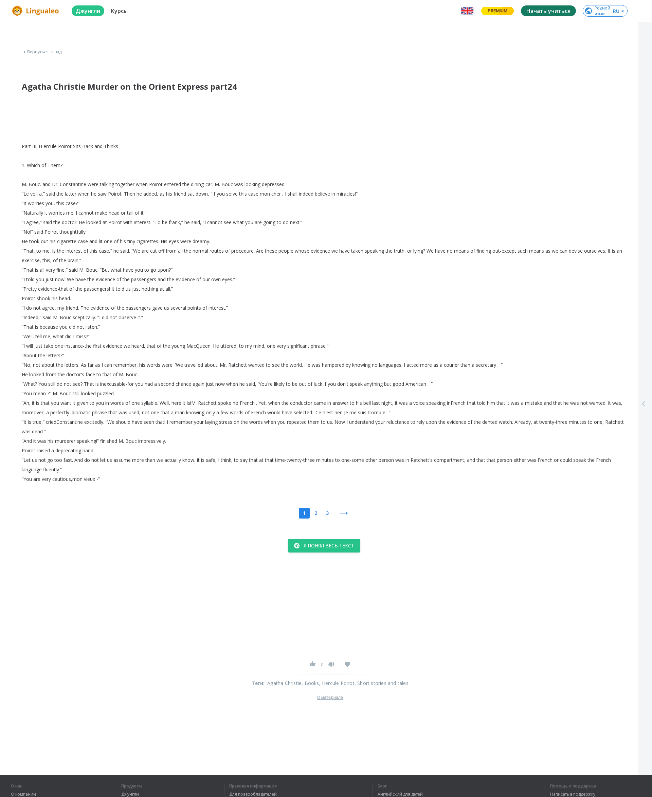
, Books (310, 683)
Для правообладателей (253, 794)
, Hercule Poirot (337, 683)
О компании (23, 794)
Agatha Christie (284, 683)
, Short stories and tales (382, 683)
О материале (330, 697)
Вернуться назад (44, 52)
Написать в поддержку (572, 794)
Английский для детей (400, 794)
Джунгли (130, 794)
